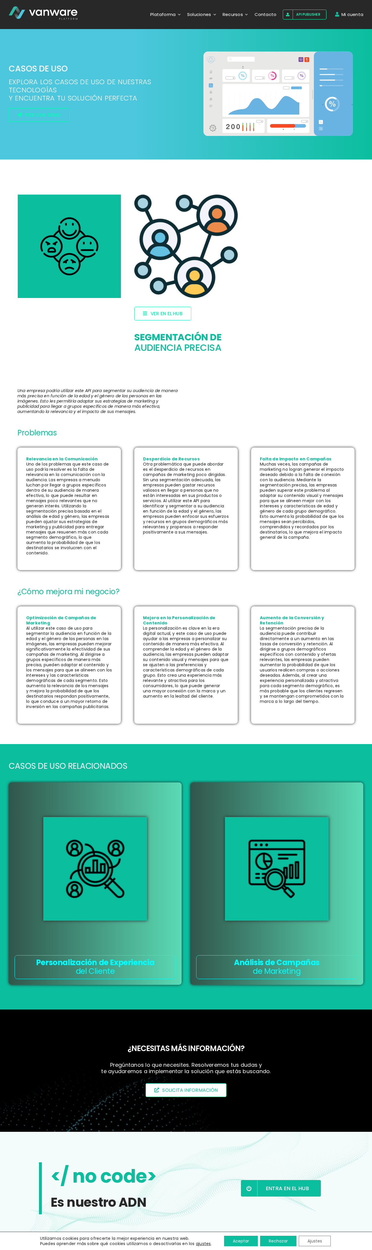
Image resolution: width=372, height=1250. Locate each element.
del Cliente (95, 966)
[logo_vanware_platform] (43, 13)
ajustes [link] (203, 1244)
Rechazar (278, 1241)
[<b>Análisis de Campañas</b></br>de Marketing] (277, 869)
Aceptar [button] (241, 1241)
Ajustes (314, 1241)
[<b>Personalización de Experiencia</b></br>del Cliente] (95, 869)
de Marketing (277, 966)
